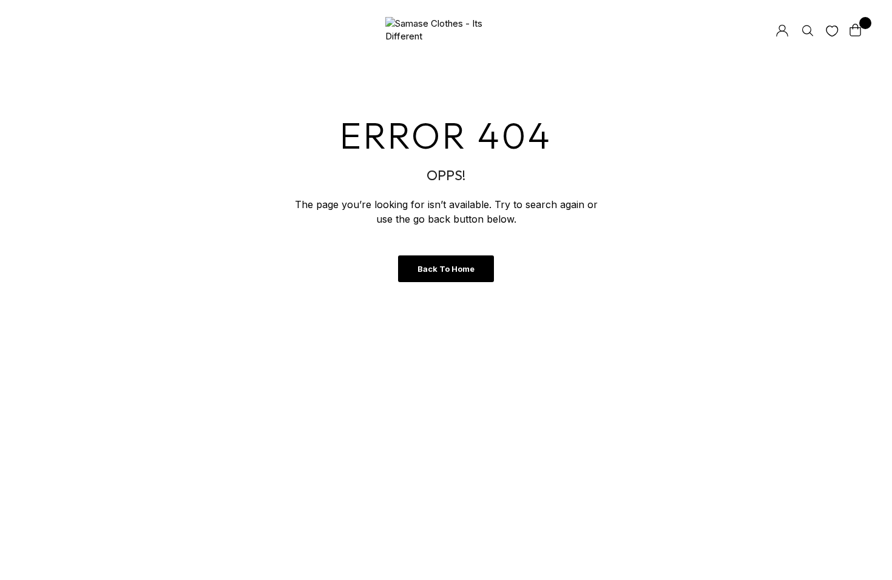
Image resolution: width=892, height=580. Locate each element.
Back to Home (446, 269)
